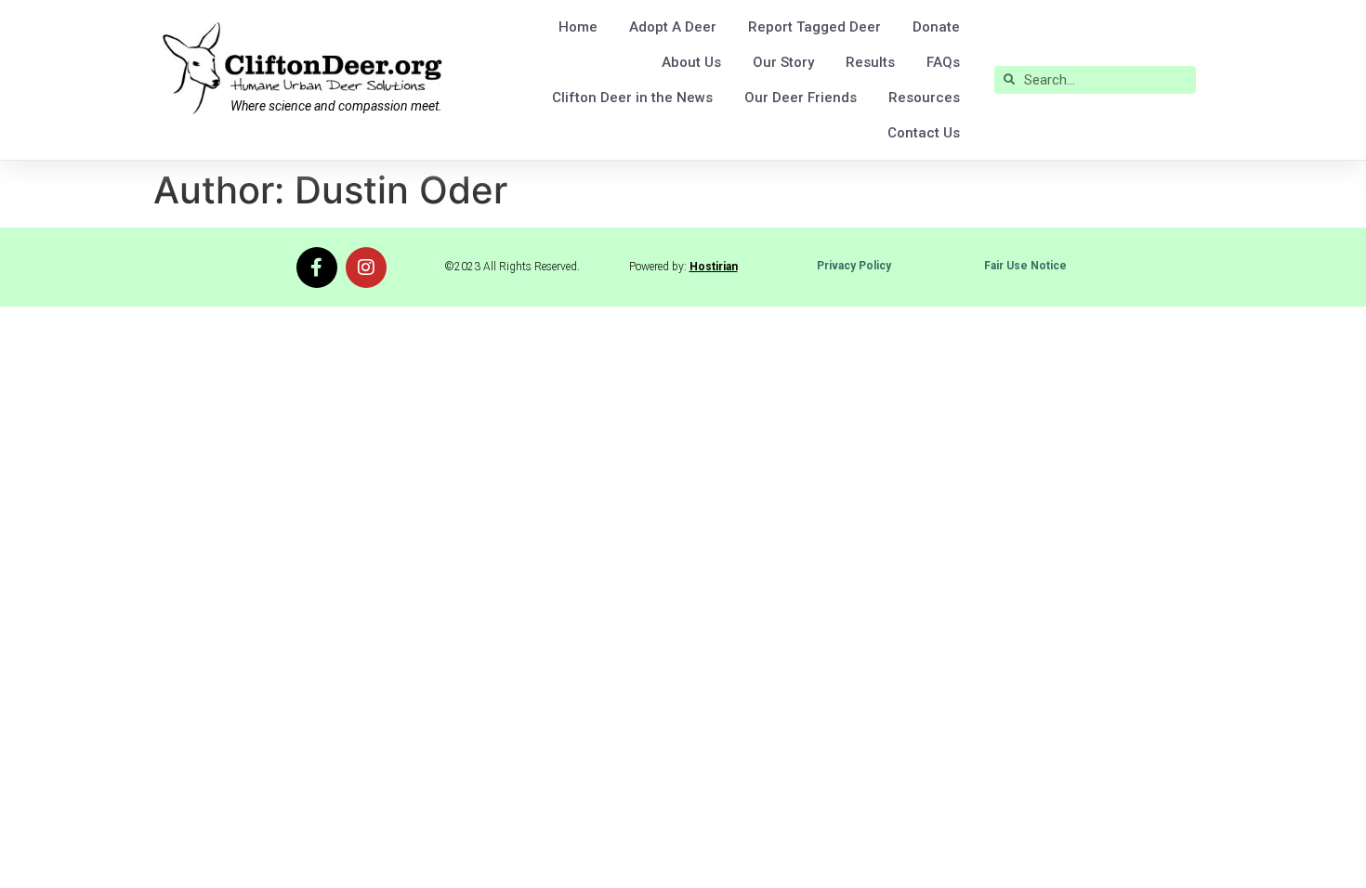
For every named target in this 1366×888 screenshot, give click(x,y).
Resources (924, 97)
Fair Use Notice (1025, 265)
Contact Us (923, 132)
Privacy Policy (854, 265)
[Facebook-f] (316, 267)
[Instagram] (366, 267)
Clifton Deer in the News (632, 97)
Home (578, 27)
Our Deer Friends (800, 97)
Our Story (783, 62)
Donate (936, 27)
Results (870, 62)
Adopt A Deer (672, 27)
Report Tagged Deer (814, 27)
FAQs (943, 62)
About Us (691, 62)
